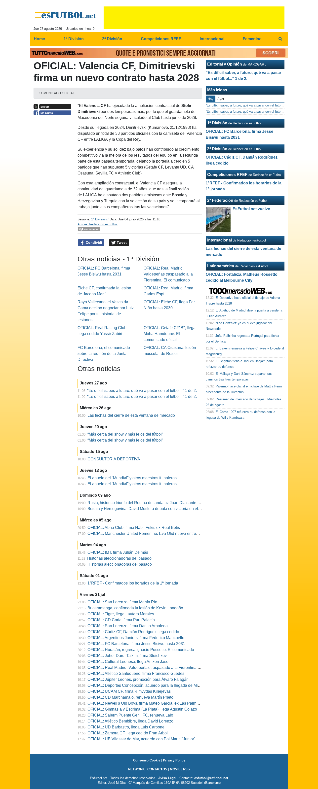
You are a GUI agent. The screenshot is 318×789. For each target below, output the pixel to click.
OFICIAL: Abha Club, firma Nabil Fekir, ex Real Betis (133, 527)
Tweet (121, 242)
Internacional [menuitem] (212, 39)
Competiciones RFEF (227, 174)
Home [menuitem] (39, 39)
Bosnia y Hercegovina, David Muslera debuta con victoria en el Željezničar (153, 509)
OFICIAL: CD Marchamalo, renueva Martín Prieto (130, 697)
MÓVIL (175, 769)
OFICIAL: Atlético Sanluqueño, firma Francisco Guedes (135, 673)
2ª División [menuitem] (112, 39)
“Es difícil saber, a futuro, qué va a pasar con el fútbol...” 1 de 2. (142, 390)
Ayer (220, 99)
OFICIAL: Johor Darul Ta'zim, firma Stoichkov (127, 655)
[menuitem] (280, 39)
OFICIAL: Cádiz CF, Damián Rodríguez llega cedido (133, 632)
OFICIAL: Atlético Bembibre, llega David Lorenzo (130, 721)
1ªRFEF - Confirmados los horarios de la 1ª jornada (132, 583)
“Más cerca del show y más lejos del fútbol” (125, 434)
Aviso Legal (167, 778)
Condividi (93, 242)
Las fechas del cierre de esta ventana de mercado (131, 415)
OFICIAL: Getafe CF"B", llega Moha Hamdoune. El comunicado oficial (170, 334)
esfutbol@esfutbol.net (211, 778)
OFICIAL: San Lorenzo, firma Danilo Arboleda (127, 626)
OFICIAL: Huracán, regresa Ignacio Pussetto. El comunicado (140, 650)
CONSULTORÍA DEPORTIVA (113, 459)
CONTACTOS (157, 769)
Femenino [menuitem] (252, 39)
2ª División (217, 149)
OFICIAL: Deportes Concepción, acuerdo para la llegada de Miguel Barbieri (153, 685)
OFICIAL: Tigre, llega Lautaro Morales (120, 614)
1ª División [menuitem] (74, 39)
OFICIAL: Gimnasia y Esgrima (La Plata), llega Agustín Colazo (142, 709)
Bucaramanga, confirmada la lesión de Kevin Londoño (135, 608)
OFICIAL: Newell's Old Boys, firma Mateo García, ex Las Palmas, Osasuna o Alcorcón (162, 703)
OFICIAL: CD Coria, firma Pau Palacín (121, 620)
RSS (186, 769)
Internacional (219, 240)
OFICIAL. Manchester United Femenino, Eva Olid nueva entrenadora (147, 533)
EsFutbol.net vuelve (251, 209)
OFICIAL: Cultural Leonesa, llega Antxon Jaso (127, 661)
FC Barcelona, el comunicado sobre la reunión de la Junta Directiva (104, 353)
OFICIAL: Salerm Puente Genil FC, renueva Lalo (130, 715)
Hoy (210, 99)
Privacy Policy (174, 760)
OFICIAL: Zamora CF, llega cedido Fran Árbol (127, 733)
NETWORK (136, 769)
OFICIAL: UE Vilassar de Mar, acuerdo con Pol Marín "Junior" (141, 739)
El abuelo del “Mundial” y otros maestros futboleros (132, 478)
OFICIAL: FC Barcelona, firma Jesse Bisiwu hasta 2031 (136, 644)
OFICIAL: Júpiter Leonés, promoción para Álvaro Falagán (138, 679)
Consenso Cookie (146, 760)
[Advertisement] (54, 194)
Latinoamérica (220, 266)
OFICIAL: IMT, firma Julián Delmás (117, 552)
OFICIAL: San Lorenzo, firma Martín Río (122, 602)
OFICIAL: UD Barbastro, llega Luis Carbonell (126, 727)
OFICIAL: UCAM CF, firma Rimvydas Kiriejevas (129, 691)
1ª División (99, 219)
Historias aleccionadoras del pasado (119, 558)
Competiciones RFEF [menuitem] (161, 39)
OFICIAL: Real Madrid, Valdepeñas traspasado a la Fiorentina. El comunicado (168, 274)
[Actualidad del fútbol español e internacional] (65, 15)
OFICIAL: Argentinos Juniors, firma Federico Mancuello (135, 638)
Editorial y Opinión (224, 64)
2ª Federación (220, 200)
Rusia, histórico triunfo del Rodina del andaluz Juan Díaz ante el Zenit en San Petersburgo (167, 503)
